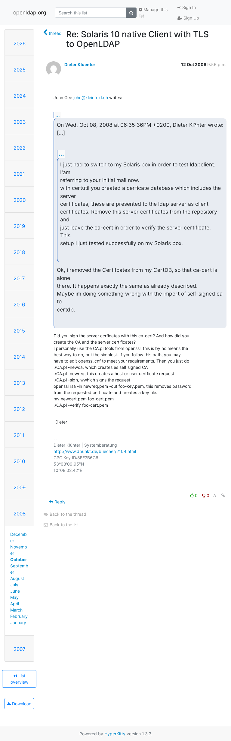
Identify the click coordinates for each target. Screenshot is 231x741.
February (19, 616)
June (15, 591)
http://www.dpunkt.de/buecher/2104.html (95, 451)
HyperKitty (114, 733)
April (14, 603)
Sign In (188, 7)
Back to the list (63, 524)
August (17, 578)
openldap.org (29, 12)
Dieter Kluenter (79, 64)
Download (21, 703)
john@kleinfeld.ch (90, 97)
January (18, 622)
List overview (19, 679)
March (16, 609)
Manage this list (153, 12)
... (57, 115)
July (14, 584)
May (14, 597)
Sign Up (190, 17)
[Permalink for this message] (223, 495)
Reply (59, 501)
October (18, 559)
